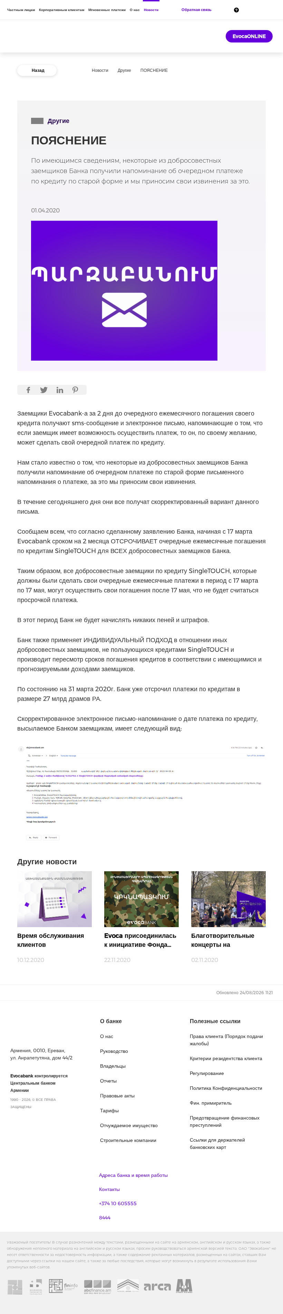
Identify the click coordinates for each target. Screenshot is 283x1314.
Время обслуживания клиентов (50, 940)
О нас (135, 10)
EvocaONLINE (249, 36)
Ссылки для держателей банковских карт (217, 1143)
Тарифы (109, 1110)
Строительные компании (128, 1140)
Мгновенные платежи (107, 10)
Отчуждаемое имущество (129, 1125)
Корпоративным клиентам (61, 10)
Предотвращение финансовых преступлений (225, 1121)
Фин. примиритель (211, 1103)
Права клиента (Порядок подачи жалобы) (226, 1040)
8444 (104, 1218)
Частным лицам (21, 10)
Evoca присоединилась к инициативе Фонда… (140, 940)
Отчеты (108, 1081)
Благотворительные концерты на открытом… (222, 942)
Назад (38, 70)
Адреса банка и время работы (133, 1175)
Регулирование (207, 1073)
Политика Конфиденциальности (226, 1088)
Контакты (109, 1189)
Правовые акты (117, 1096)
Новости (151, 10)
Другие (124, 70)
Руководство (114, 1051)
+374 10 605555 (118, 1203)
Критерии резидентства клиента (226, 1058)
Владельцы (113, 1066)
